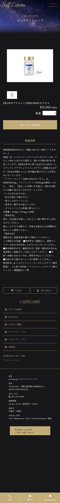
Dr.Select (13, 316)
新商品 (12, 346)
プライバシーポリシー (12, 360)
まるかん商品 (15, 324)
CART (19, 290)
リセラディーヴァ (17, 339)
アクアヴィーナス (17, 331)
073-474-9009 (17, 396)
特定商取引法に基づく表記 (14, 355)
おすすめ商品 (15, 309)
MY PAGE (46, 290)
